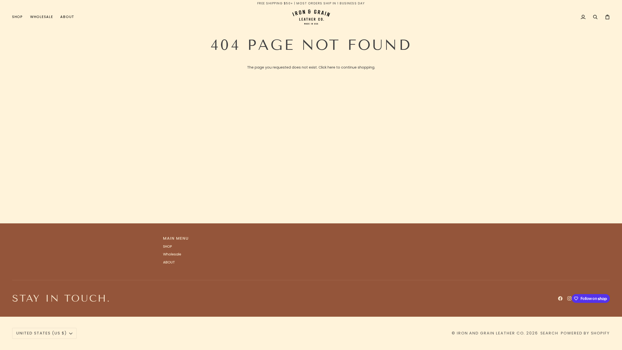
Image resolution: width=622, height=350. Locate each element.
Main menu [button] (176, 238)
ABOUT (169, 262)
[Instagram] (569, 298)
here (331, 67)
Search (549, 333)
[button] (19, 17)
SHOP (167, 246)
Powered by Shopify (585, 333)
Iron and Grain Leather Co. (491, 333)
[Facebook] (560, 298)
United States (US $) (41, 333)
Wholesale (172, 254)
